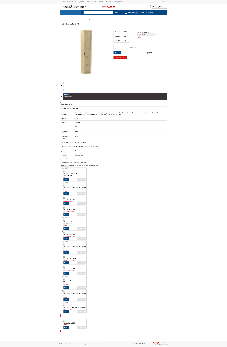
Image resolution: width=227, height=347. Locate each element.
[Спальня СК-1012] (64, 196)
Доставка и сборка (84, 1)
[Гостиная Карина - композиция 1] (64, 290)
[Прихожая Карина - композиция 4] (64, 219)
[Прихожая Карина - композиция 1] (64, 170)
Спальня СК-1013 (70, 210)
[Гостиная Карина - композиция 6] (64, 184)
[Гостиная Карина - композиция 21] (64, 243)
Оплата (94, 1)
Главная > (62, 19)
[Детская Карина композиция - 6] (64, 278)
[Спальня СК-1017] (64, 231)
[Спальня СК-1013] (64, 207)
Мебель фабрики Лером (69, 1)
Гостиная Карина (76, 19)
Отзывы (65, 99)
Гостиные (67, 19)
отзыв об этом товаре (73, 162)
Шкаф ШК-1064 (69, 323)
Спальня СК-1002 (70, 258)
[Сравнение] (126, 13)
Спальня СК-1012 (70, 199)
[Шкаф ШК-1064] (64, 320)
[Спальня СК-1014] (64, 266)
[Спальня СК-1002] (64, 255)
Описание (66, 94)
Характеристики (67, 96)
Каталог (70, 13)
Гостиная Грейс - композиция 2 (74, 307)
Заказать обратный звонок (159, 8)
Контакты (101, 1)
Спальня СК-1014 (70, 269)
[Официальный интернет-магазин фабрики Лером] (60, 6)
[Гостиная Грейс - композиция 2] (64, 304)
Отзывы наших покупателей (114, 1)
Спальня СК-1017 (70, 234)
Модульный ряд (86, 19)
